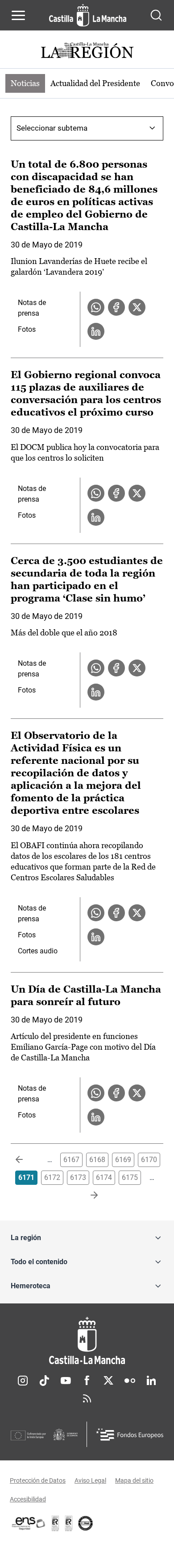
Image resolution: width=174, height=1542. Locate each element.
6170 (149, 1159)
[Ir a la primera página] (26, 1160)
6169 (123, 1159)
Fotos (27, 329)
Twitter (108, 1380)
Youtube (65, 1380)
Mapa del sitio (134, 1480)
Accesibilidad (28, 1499)
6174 (104, 1177)
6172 (52, 1177)
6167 (71, 1159)
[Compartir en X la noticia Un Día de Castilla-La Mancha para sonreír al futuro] (136, 1092)
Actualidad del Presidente (95, 83)
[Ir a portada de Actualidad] (87, 51)
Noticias (25, 83)
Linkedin (151, 1380)
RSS (87, 1398)
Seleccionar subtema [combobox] (52, 128)
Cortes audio (38, 951)
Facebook (87, 1380)
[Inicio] (87, 1341)
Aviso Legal (90, 1480)
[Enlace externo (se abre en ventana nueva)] (69, 1523)
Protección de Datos (38, 1480)
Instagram (22, 1380)
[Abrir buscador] (156, 15)
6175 (130, 1177)
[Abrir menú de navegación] (18, 15)
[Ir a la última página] (87, 1195)
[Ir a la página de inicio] (87, 15)
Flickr (130, 1380)
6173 (78, 1177)
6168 (97, 1159)
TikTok (44, 1380)
